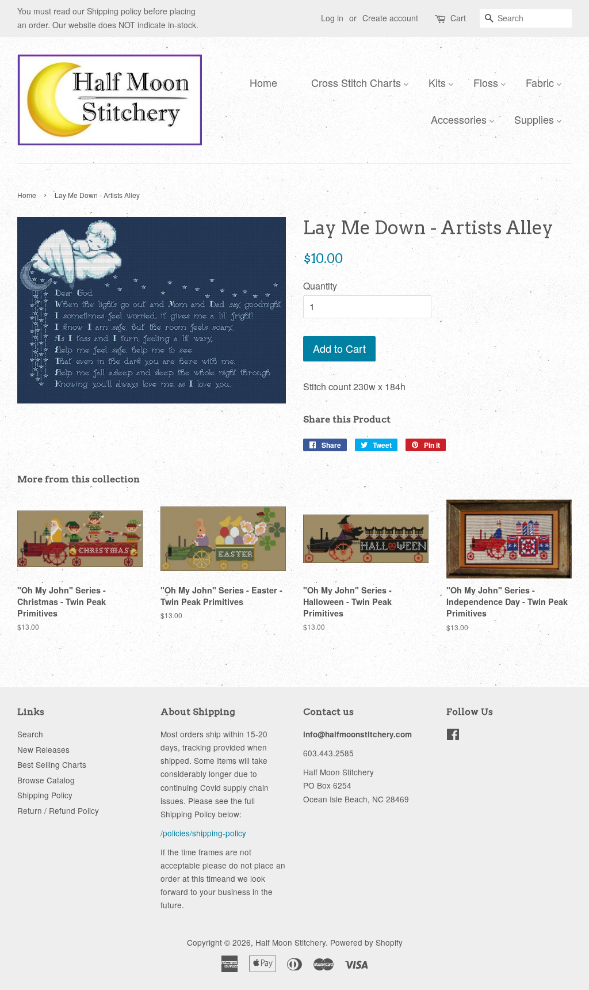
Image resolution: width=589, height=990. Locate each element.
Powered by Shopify (366, 942)
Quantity (320, 285)
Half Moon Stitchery (290, 942)
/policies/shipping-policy (203, 833)
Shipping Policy (44, 795)
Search (30, 734)
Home (26, 195)
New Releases (43, 749)
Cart (458, 18)
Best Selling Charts (51, 764)
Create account (390, 18)
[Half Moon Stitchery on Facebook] (453, 736)
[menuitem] (260, 81)
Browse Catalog (46, 780)
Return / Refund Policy (58, 810)
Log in (332, 18)
